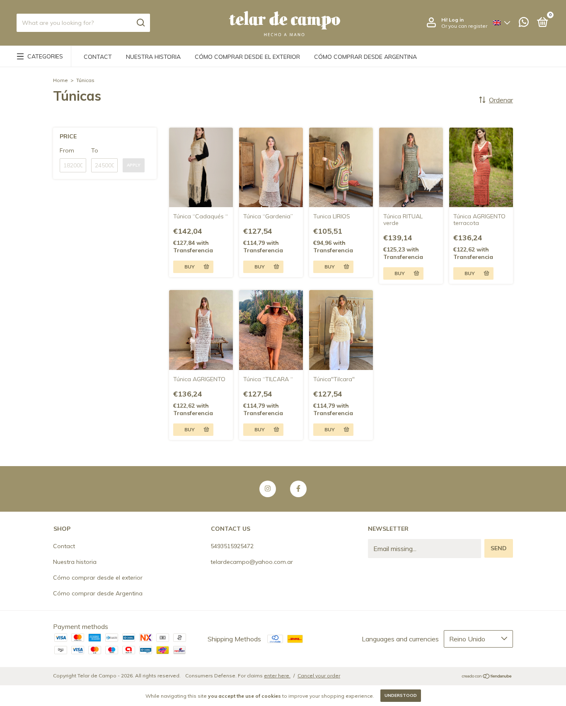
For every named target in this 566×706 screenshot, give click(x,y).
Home (60, 80)
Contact (98, 56)
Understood (401, 695)
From (67, 150)
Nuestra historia (153, 56)
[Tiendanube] (487, 676)
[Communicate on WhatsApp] (524, 23)
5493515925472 (232, 546)
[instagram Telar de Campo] (267, 489)
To (94, 150)
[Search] (140, 22)
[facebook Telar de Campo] (298, 489)
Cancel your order (319, 675)
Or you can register (464, 26)
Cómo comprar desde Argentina (365, 56)
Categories (45, 56)
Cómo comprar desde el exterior (247, 56)
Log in (456, 20)
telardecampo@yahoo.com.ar (251, 562)
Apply (133, 165)
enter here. (277, 675)
